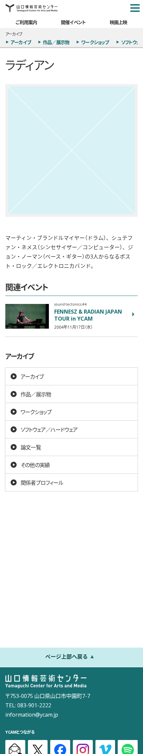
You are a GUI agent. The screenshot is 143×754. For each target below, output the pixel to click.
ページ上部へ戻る (66, 656)
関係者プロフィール (42, 482)
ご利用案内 (26, 22)
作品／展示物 (56, 42)
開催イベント (73, 22)
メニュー (135, 8)
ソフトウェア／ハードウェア (49, 429)
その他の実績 (35, 465)
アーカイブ (21, 42)
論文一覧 (31, 447)
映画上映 (118, 22)
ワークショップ (95, 42)
